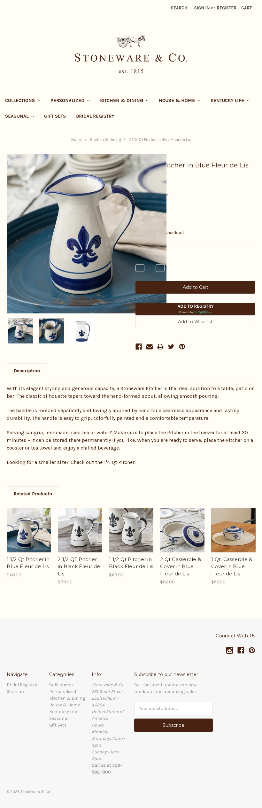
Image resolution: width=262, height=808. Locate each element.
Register (226, 8)
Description (27, 370)
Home (76, 139)
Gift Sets (55, 116)
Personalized (68, 100)
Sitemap (15, 691)
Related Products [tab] (33, 493)
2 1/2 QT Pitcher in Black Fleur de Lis (79, 566)
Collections (20, 100)
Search (179, 8)
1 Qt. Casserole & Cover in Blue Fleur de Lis (231, 566)
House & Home (177, 100)
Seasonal (17, 116)
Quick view (29, 524)
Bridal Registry (95, 116)
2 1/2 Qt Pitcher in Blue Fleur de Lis (159, 139)
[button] (195, 309)
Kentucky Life (228, 100)
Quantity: (144, 257)
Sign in (202, 8)
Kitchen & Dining (122, 100)
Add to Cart (29, 535)
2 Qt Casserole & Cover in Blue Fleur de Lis (180, 566)
